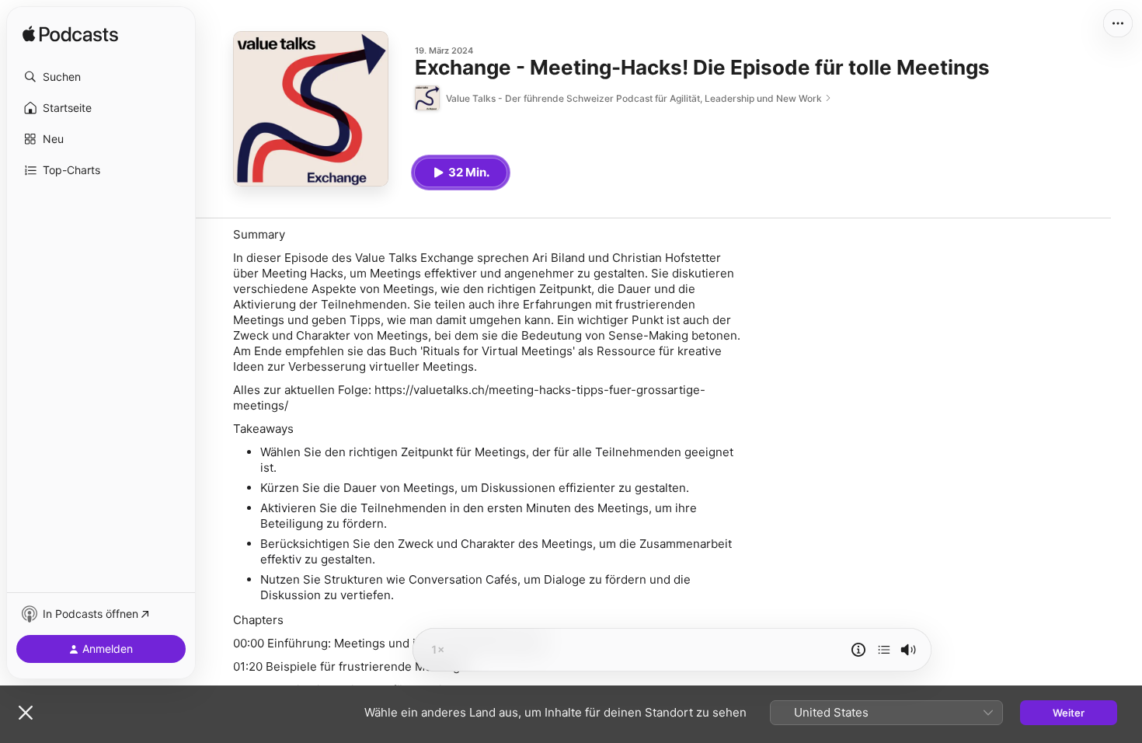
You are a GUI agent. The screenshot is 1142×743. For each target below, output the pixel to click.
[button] (101, 77)
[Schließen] (26, 713)
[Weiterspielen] (884, 650)
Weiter (1069, 712)
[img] (70, 35)
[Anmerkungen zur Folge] (858, 650)
